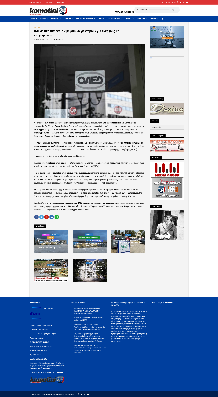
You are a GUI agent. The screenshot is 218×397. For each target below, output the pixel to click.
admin (98, 248)
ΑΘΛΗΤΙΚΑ (128, 19)
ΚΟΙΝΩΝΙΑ (37, 27)
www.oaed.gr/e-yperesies (116, 206)
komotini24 (59, 39)
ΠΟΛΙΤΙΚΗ (67, 19)
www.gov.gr (44, 206)
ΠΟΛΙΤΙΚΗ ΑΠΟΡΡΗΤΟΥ (36, 2)
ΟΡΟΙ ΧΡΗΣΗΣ (50, 2)
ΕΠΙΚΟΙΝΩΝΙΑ (60, 2)
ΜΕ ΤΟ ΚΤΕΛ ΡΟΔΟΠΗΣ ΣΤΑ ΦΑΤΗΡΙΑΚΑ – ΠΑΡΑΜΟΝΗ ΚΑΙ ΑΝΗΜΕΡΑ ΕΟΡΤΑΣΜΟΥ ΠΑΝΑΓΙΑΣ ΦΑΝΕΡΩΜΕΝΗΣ (128, 240)
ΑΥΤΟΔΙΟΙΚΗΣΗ (114, 19)
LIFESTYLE (141, 19)
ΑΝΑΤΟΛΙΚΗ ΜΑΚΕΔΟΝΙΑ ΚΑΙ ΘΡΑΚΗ (90, 19)
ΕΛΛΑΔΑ (43, 19)
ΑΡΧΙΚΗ (34, 19)
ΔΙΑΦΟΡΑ (153, 19)
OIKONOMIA (55, 19)
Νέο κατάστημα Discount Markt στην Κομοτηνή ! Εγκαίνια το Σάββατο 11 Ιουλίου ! (51, 243)
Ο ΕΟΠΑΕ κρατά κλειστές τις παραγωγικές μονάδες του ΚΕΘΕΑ (51, 270)
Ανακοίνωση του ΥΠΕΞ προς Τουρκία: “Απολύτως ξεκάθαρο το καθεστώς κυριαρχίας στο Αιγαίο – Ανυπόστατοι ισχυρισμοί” (90, 269)
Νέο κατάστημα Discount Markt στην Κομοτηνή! (90, 245)
